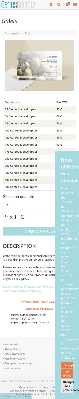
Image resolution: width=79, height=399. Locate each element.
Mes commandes (15, 354)
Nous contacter (51, 387)
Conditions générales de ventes (28, 390)
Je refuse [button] (67, 373)
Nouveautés (12, 344)
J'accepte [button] (68, 365)
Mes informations (15, 358)
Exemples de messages (19, 363)
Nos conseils (12, 368)
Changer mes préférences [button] (68, 386)
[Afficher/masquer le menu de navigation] (75, 4)
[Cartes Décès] (19, 4)
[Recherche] (59, 4)
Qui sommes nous (29, 387)
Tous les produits (12, 33)
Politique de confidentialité (31, 394)
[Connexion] (51, 4)
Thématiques (13, 349)
